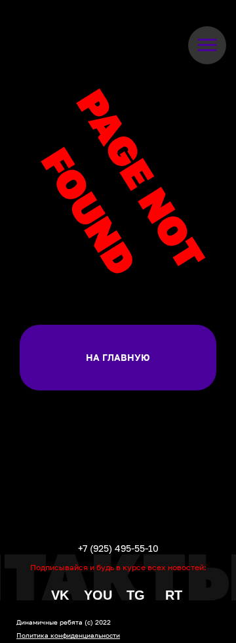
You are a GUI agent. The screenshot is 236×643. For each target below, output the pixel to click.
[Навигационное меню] (207, 45)
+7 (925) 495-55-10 (118, 548)
